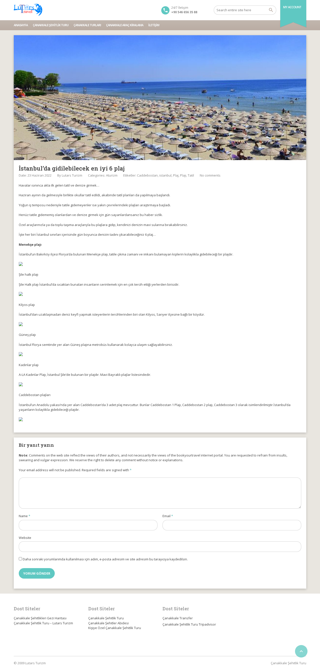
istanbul (165, 175)
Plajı (183, 175)
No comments (210, 175)
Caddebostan (147, 175)
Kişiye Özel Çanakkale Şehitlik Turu (114, 628)
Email (167, 516)
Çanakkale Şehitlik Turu (50, 25)
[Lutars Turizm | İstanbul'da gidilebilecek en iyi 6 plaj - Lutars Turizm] (28, 10)
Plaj (175, 175)
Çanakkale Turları (87, 25)
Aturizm (112, 175)
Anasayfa (21, 25)
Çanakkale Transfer (177, 618)
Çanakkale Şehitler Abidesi (108, 623)
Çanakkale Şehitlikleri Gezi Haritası (40, 618)
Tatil (191, 175)
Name (24, 516)
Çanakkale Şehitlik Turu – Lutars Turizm (43, 623)
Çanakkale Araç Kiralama (124, 25)
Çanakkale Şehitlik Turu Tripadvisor (189, 624)
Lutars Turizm (72, 175)
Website (25, 537)
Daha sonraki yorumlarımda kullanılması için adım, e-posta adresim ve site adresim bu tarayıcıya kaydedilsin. (105, 559)
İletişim (153, 25)
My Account (292, 7)
